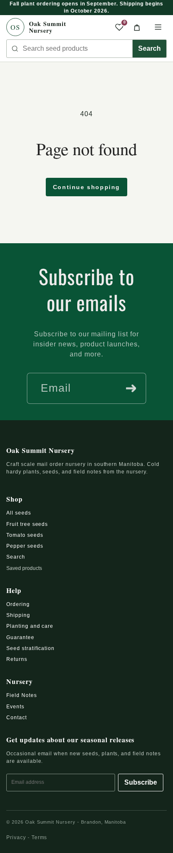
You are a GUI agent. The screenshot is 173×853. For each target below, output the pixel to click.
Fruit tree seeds (27, 524)
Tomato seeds (24, 535)
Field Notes (21, 695)
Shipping (18, 615)
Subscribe (140, 782)
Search (149, 48)
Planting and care (29, 626)
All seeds (18, 513)
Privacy (16, 837)
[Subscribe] (131, 388)
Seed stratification (30, 648)
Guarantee (20, 637)
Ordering (18, 604)
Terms (39, 837)
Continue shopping (86, 187)
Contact (16, 717)
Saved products (24, 568)
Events (15, 707)
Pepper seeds (24, 546)
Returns (16, 659)
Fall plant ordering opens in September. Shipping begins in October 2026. (87, 7)
